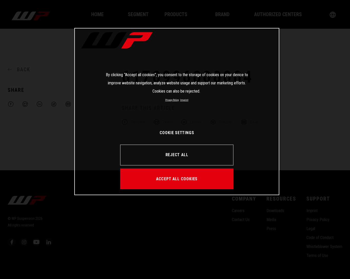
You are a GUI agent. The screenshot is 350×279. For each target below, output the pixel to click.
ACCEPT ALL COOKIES (177, 178)
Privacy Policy (172, 99)
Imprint (184, 99)
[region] (176, 111)
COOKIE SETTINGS (177, 132)
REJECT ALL (177, 154)
